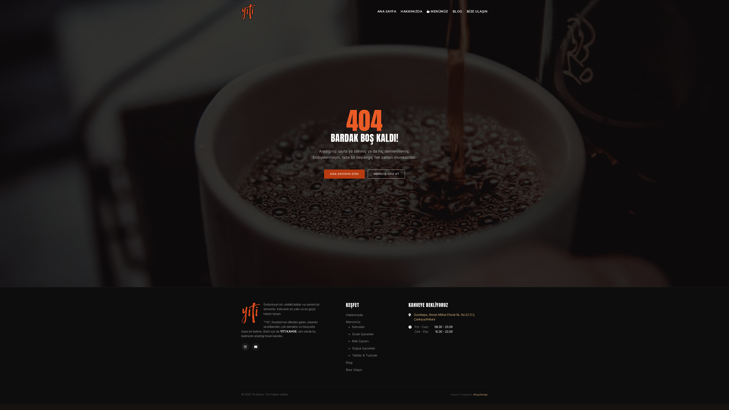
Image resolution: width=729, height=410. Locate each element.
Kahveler (358, 327)
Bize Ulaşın (477, 11)
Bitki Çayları (360, 341)
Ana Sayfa (386, 11)
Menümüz (439, 11)
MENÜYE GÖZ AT (386, 174)
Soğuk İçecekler (364, 348)
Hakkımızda (411, 11)
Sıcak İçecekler (363, 334)
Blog (457, 11)
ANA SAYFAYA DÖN (344, 174)
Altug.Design (480, 394)
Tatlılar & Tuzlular (365, 355)
